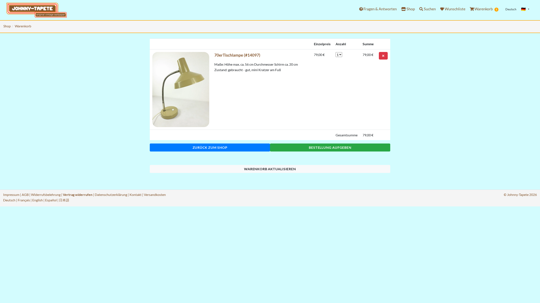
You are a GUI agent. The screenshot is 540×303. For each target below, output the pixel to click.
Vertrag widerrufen (77, 195)
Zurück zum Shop (210, 147)
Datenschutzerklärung (111, 195)
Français (24, 200)
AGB (25, 195)
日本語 (64, 200)
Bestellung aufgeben (330, 147)
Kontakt (136, 195)
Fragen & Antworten (380, 9)
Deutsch (9, 200)
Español (51, 200)
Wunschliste (454, 9)
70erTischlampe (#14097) (237, 55)
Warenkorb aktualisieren (270, 169)
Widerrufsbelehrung (46, 195)
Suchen (429, 9)
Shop (410, 9)
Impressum (11, 195)
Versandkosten (155, 195)
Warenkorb (485, 9)
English (37, 200)
